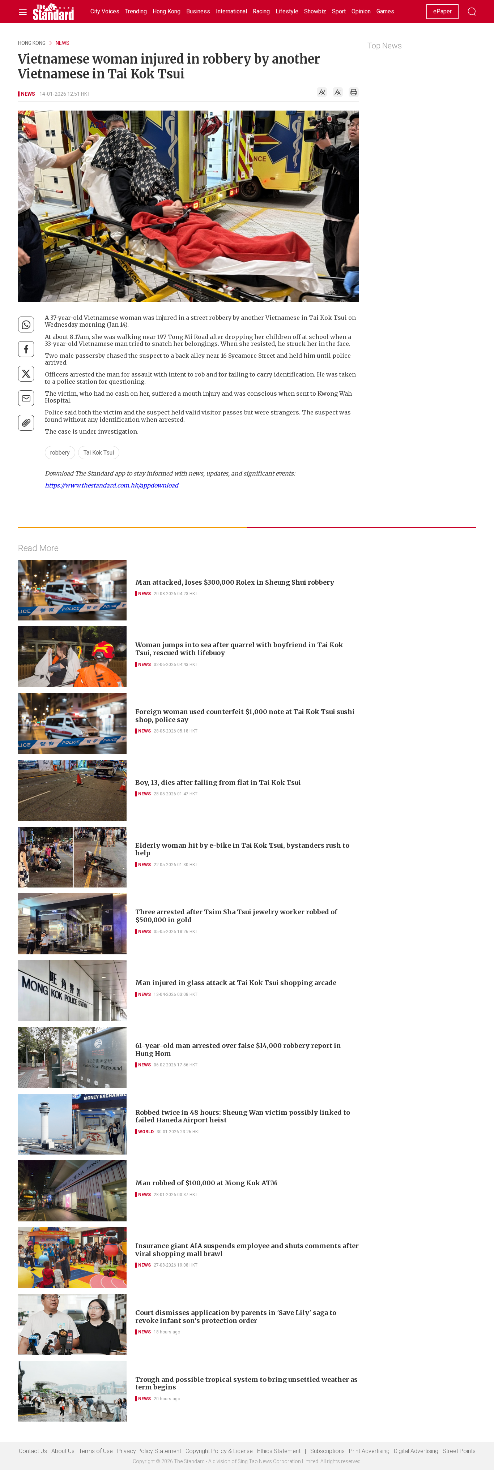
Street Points (459, 1451)
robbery (60, 452)
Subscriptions (327, 1451)
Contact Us (33, 1451)
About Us (62, 1451)
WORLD (146, 1131)
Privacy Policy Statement (149, 1451)
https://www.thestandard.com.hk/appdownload (111, 485)
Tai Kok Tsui (99, 452)
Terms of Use (96, 1451)
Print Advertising (369, 1451)
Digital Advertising (416, 1451)
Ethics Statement (279, 1451)
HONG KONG (32, 43)
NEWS (62, 43)
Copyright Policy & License (219, 1451)
